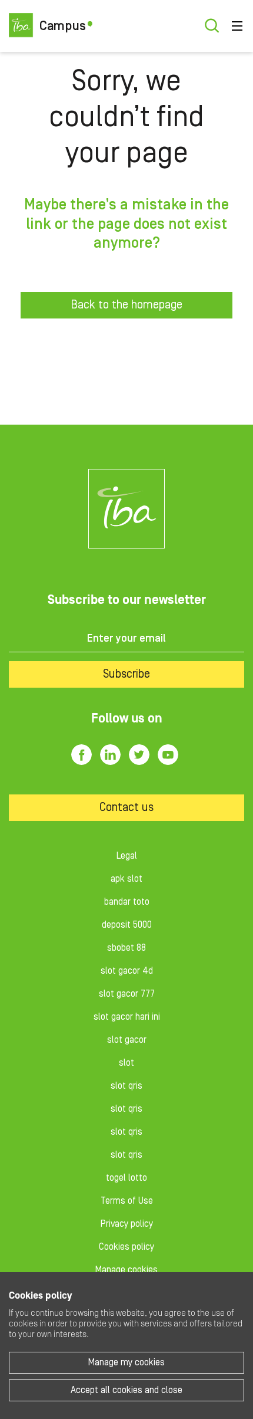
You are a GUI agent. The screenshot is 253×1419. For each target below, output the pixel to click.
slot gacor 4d (127, 970)
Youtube (168, 754)
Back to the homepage (126, 304)
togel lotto (126, 1177)
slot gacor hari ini (127, 1016)
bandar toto (126, 901)
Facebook (81, 754)
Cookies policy (126, 1246)
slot (126, 1062)
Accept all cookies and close (126, 1390)
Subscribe (126, 674)
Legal (126, 855)
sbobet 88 (126, 947)
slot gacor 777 (127, 993)
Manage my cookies (126, 1362)
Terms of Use (127, 1200)
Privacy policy (127, 1223)
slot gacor (127, 1039)
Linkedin (110, 754)
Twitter (139, 754)
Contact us (126, 807)
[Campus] (126, 508)
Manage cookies (126, 1269)
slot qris (126, 1085)
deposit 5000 (127, 924)
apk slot (126, 878)
